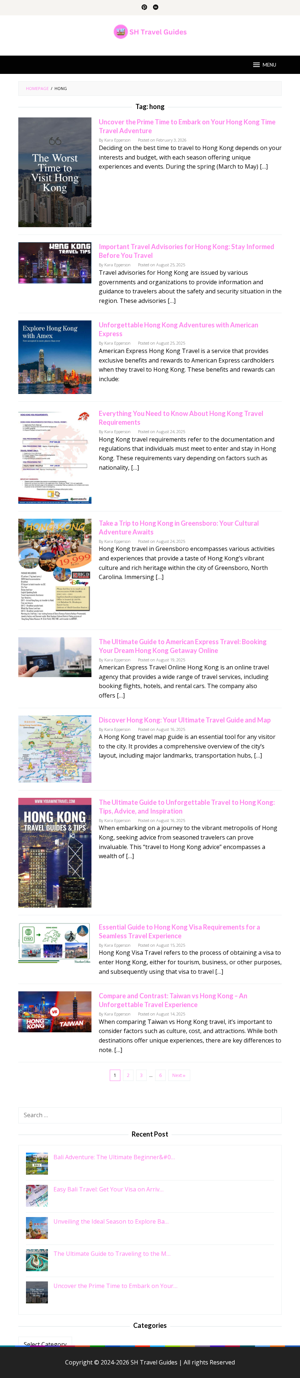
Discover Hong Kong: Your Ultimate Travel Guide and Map (185, 720)
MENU (269, 65)
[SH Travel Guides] (150, 31)
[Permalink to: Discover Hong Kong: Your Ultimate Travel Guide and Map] (54, 748)
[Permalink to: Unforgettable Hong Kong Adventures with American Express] (54, 357)
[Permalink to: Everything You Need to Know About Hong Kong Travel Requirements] (54, 456)
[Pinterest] (144, 7)
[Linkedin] (155, 7)
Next (177, 1075)
